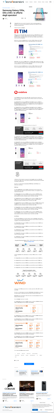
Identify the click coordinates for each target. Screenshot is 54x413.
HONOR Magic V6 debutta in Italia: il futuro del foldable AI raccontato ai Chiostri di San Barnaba (26, 394)
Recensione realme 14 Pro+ (41, 393)
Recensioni (32, 371)
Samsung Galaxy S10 (32, 355)
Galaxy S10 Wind (17, 355)
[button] (52, 402)
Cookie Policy (39, 411)
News (12, 392)
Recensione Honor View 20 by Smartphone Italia (35, 373)
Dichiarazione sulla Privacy (44, 411)
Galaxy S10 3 (23, 353)
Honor (22, 392)
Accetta (35, 409)
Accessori (4, 392)
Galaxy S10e (22, 355)
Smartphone (36, 371)
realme (40, 392)
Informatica (9, 392)
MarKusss (6, 18)
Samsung (27, 355)
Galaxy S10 (18, 353)
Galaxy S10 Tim (29, 353)
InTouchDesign (10, 410)
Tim (37, 355)
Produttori (14, 392)
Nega (41, 409)
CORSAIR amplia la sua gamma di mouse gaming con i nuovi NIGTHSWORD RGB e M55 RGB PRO (10, 394)
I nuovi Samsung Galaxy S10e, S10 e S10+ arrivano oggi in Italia (23, 373)
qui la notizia (37, 23)
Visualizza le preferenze (48, 409)
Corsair (6, 392)
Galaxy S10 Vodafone (34, 353)
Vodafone (41, 355)
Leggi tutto (15, 400)
